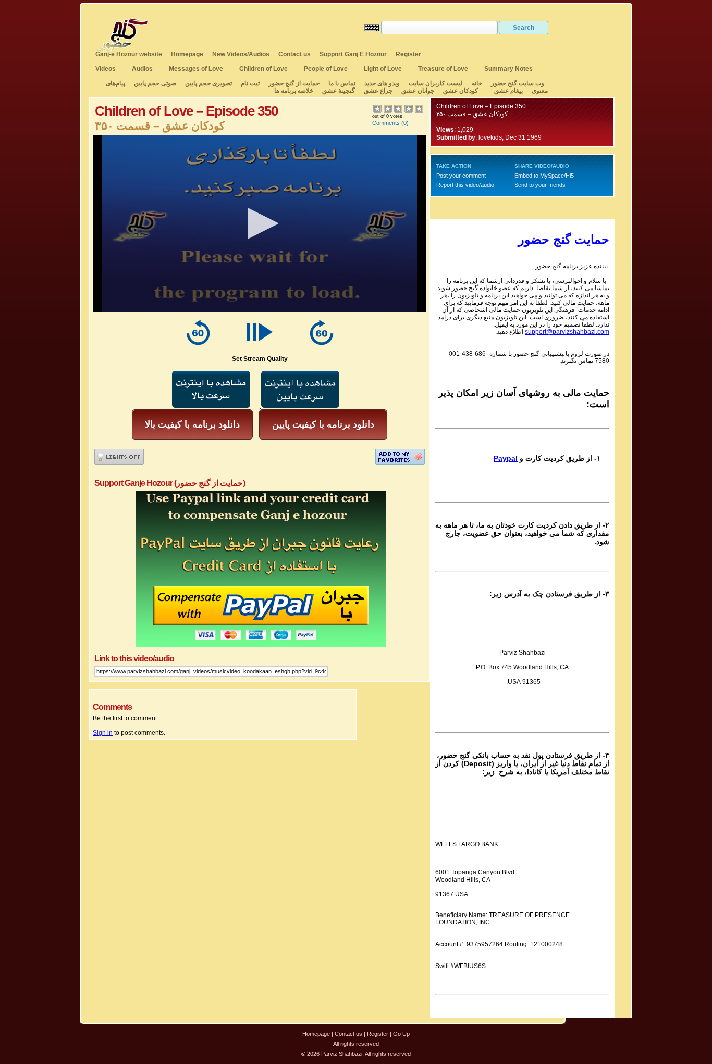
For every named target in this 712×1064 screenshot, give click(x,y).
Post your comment (461, 175)
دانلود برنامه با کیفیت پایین (323, 424)
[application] (259, 223)
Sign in (103, 732)
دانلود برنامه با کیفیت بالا (192, 424)
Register (408, 54)
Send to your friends (540, 185)
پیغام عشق (508, 90)
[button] (260, 223)
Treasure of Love (443, 68)
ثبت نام (250, 83)
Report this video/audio (465, 185)
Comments (386, 123)
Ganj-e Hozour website (128, 54)
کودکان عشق (460, 90)
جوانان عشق (417, 90)
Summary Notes (508, 68)
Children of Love (263, 68)
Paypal (506, 458)
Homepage (187, 54)
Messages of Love (196, 68)
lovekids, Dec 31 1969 (510, 137)
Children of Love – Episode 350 (481, 106)
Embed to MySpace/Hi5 (544, 175)
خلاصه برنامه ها (293, 90)
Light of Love (383, 68)
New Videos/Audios (240, 54)
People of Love (326, 68)
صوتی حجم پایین (154, 83)
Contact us (294, 54)
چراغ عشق (378, 90)
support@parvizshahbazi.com (567, 331)
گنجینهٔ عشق (338, 90)
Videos (105, 68)
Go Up (401, 1034)
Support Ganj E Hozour (353, 54)
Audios (142, 68)
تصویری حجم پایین (207, 83)
